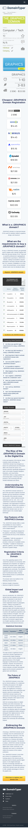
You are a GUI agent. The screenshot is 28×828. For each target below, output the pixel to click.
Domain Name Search (7, 807)
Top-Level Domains (11, 12)
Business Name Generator (8, 809)
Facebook (7, 798)
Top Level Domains (7, 817)
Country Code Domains (8, 815)
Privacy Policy (8, 796)
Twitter (6, 801)
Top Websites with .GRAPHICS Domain (14, 334)
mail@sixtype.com (9, 793)
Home (4, 12)
